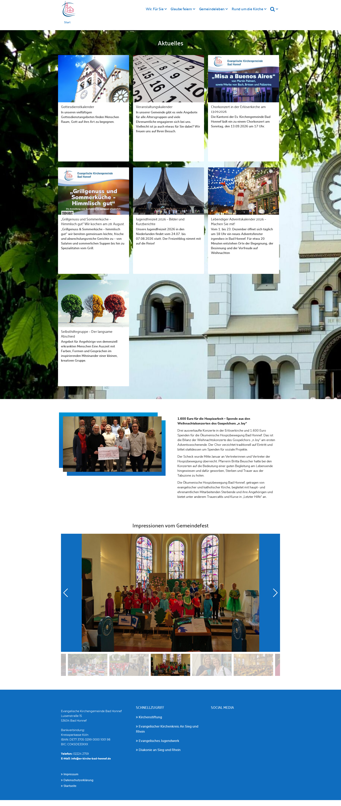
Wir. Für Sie (155, 8)
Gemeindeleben (212, 8)
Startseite (69, 786)
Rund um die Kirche (247, 8)
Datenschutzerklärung (78, 780)
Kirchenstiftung (150, 717)
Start (67, 22)
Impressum (70, 774)
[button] (275, 593)
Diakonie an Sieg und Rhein (159, 750)
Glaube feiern (181, 8)
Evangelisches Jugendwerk (158, 741)
